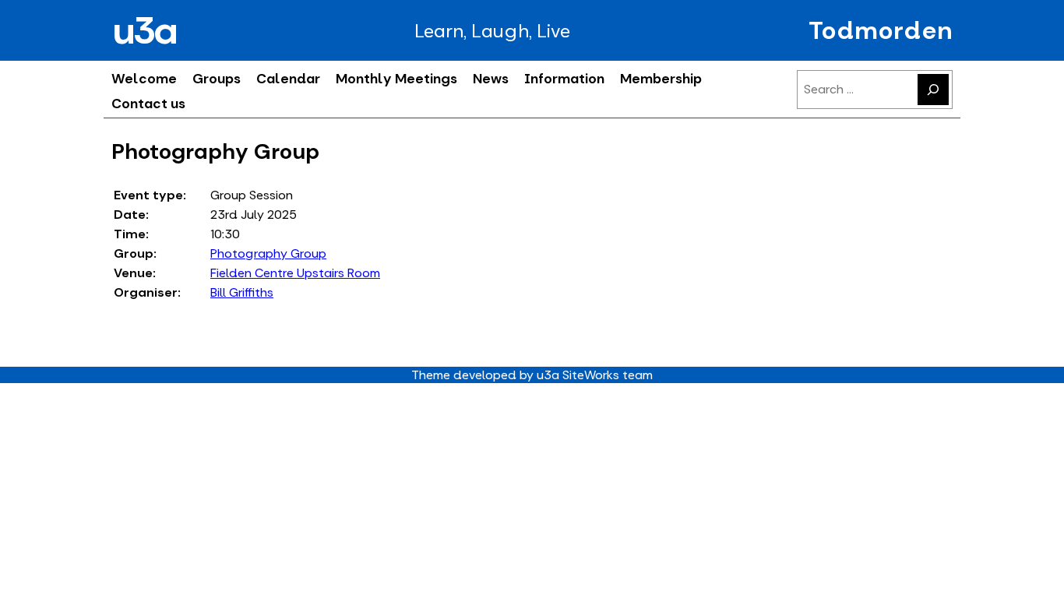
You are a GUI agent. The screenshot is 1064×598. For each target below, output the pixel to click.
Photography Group (268, 253)
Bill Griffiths (241, 292)
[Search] (933, 89)
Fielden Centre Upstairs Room (295, 273)
